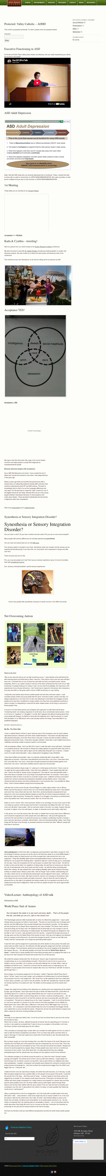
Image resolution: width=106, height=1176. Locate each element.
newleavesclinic (29, 508)
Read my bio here (10, 673)
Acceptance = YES (10, 402)
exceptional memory (17, 562)
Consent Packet (33, 191)
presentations (16, 508)
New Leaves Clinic (15, 1166)
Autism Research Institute (43, 247)
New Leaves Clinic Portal (48, 1166)
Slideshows (76, 32)
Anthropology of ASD (11, 900)
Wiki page (36, 543)
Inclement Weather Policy (21, 1127)
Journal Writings (78, 22)
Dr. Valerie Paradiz (31, 251)
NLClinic (19, 235)
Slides (75, 29)
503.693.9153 (79, 1135)
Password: (7, 34)
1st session (8, 235)
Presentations (77, 25)
